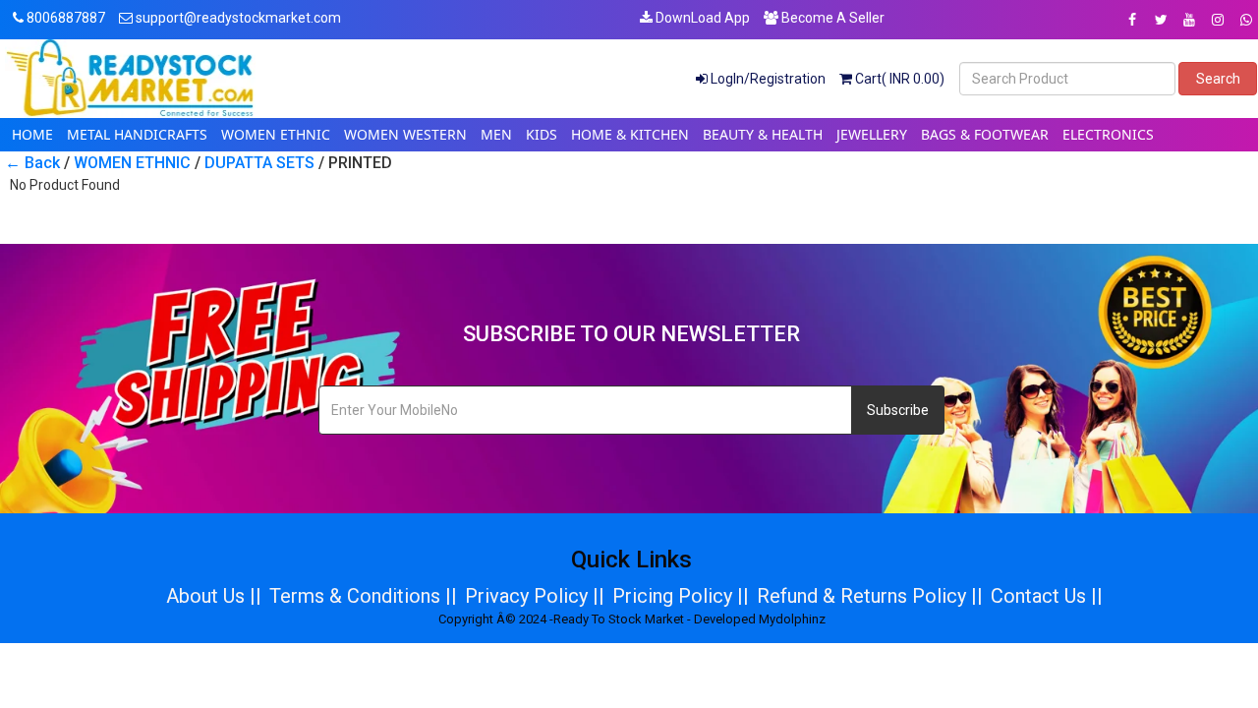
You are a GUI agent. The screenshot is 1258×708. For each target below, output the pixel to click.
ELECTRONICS (1108, 134)
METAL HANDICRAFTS (137, 134)
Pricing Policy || (680, 596)
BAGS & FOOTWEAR (985, 134)
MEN (496, 134)
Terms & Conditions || (363, 596)
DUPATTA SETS (259, 162)
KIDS (541, 134)
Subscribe (898, 410)
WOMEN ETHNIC (275, 134)
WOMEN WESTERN (405, 134)
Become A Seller (831, 18)
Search (1218, 79)
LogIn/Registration (767, 79)
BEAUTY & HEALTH (763, 134)
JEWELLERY (871, 134)
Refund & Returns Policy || (870, 596)
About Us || (213, 596)
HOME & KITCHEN (630, 134)
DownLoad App (701, 18)
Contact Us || (1047, 596)
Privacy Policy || (534, 596)
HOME (32, 134)
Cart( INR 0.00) (898, 79)
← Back (32, 162)
